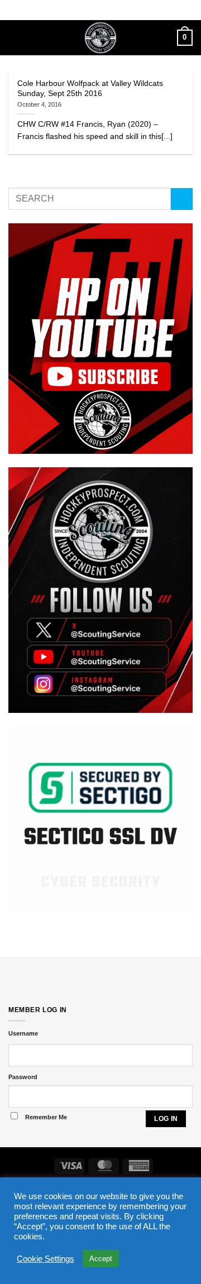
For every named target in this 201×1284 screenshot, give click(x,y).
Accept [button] (100, 1258)
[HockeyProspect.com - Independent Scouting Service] (101, 37)
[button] (15, 37)
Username (23, 1033)
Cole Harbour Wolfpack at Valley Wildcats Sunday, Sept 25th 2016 (90, 88)
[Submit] (182, 199)
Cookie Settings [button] (45, 1258)
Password (22, 1077)
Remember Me (46, 1117)
